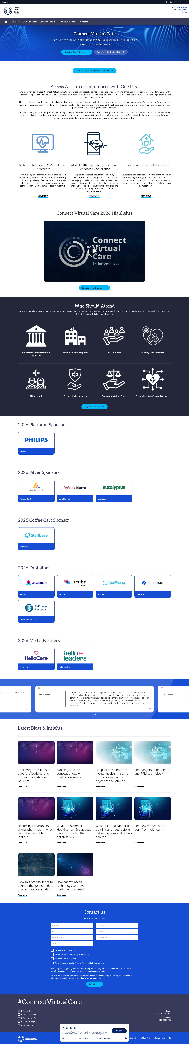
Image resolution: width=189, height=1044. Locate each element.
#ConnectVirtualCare (50, 1002)
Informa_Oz (26, 1011)
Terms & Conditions (130, 1038)
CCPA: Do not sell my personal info (156, 1038)
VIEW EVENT (43, 196)
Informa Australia (28, 1014)
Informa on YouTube (29, 1018)
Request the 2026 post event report (92, 71)
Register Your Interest (74, 52)
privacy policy (95, 978)
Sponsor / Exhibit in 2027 (108, 52)
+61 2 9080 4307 (164, 1020)
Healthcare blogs (28, 1021)
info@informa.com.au (162, 1013)
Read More (22, 786)
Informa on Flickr (28, 1025)
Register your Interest (92, 288)
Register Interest (92, 406)
